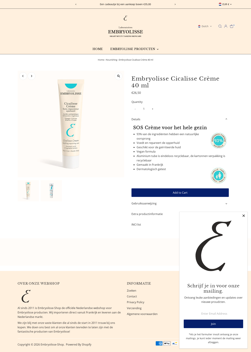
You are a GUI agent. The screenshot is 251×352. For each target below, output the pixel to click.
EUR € (225, 4)
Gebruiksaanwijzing (144, 203)
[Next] (175, 4)
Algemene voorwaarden (142, 314)
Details (135, 119)
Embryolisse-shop (52, 344)
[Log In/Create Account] (225, 26)
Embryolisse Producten (133, 49)
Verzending (134, 308)
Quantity (137, 102)
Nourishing (111, 59)
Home (98, 49)
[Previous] (76, 4)
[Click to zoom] (118, 76)
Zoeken (131, 290)
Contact (132, 296)
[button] (205, 26)
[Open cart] (231, 26)
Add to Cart (180, 193)
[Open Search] (220, 26)
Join (213, 324)
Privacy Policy (135, 302)
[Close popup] (244, 216)
